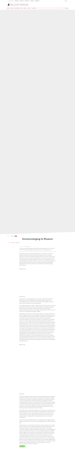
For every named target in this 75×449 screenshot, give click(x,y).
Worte (25, 8)
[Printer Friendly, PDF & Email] (22, 446)
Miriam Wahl (18, 242)
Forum (22, 8)
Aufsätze (11, 8)
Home (8, 8)
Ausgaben (33, 8)
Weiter (28, 8)
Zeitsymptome (17, 8)
